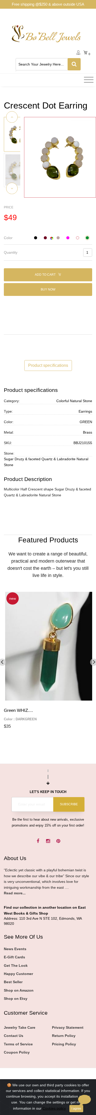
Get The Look (16, 965)
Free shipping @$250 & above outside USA (48, 4)
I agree (76, 1108)
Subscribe (69, 804)
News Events (15, 949)
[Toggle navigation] (88, 80)
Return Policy (64, 1036)
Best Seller (13, 982)
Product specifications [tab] (48, 365)
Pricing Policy (64, 1044)
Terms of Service (18, 1044)
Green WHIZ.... (18, 710)
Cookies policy (54, 1108)
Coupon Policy (17, 1052)
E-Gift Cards (14, 957)
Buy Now (48, 289)
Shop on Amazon (19, 990)
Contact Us (13, 1036)
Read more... (15, 893)
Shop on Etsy (15, 998)
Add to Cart (45, 274)
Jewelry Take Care (19, 1027)
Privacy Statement (67, 1027)
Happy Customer (18, 974)
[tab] (48, 237)
